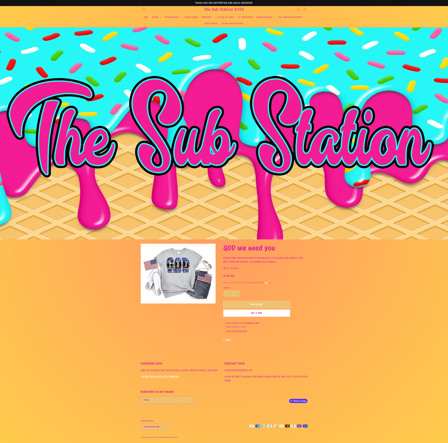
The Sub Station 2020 (154, 437)
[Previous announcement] (141, 3)
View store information (236, 331)
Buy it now (256, 313)
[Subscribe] (191, 400)
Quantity (226, 288)
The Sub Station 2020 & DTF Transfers (160, 377)
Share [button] (228, 340)
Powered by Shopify (170, 437)
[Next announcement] (307, 3)
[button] (144, 9)
